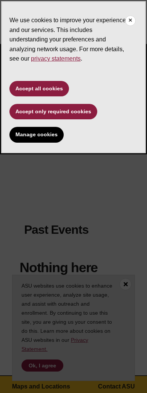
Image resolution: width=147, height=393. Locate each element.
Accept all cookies (39, 88)
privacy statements (56, 58)
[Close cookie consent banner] (130, 20)
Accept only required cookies (53, 111)
